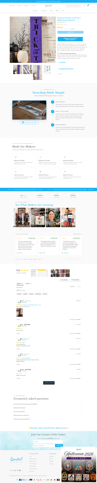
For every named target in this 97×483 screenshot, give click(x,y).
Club (62, 10)
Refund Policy (32, 461)
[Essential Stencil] (48, 5)
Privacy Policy (32, 466)
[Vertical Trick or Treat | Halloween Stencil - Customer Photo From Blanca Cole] (58, 271)
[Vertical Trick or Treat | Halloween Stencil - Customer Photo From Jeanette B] (67, 275)
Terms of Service (33, 468)
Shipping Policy (32, 458)
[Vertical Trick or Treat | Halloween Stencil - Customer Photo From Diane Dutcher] (58, 275)
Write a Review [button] (76, 279)
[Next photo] (80, 229)
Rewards (26, 5)
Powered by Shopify (42, 475)
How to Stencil (32, 463)
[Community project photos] (48, 219)
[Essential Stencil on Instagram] (15, 470)
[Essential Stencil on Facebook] (13, 470)
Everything (38, 294)
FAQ (30, 456)
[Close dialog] (95, 447)
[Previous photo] (78, 229)
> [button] (49, 383)
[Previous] (11, 40)
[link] (78, 464)
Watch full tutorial (30, 122)
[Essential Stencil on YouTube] (20, 470)
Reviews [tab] (19, 283)
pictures (45, 294)
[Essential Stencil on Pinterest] (18, 470)
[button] (77, 319)
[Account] (84, 5)
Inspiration (12, 5)
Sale (57, 10)
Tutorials (33, 5)
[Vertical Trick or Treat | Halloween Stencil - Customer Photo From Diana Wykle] (53, 275)
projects (31, 294)
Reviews (19, 5)
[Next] (55, 40)
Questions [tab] (28, 283)
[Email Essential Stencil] (11, 470)
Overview (63, 62)
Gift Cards (31, 471)
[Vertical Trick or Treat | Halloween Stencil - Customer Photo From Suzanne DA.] (53, 271)
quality (25, 294)
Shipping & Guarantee (66, 69)
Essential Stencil (17, 475)
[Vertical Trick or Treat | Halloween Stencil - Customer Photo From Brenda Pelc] (62, 271)
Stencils (35, 10)
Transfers (44, 10)
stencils (19, 294)
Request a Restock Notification (70, 39)
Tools (51, 10)
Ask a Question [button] (65, 279)
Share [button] (19, 319)
